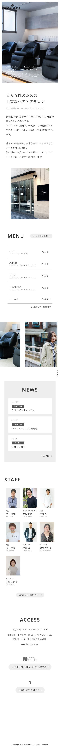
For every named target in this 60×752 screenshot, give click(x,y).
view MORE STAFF (29, 594)
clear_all (53, 7)
